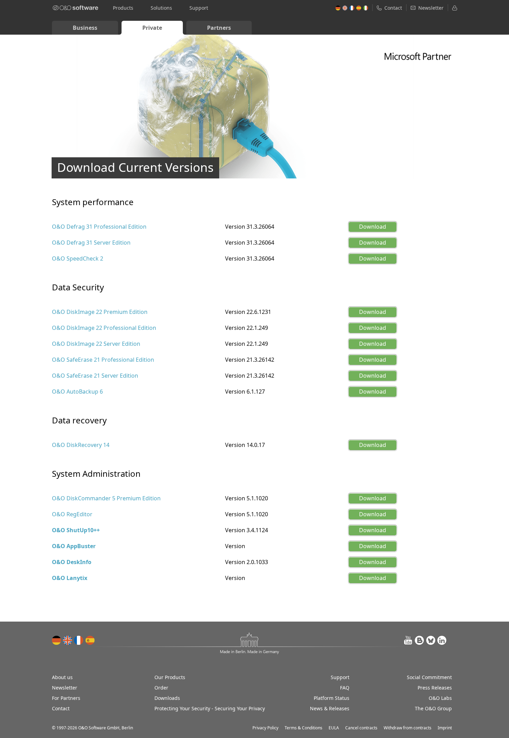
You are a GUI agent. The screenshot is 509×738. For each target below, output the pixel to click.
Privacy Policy (265, 728)
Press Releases (435, 687)
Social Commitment (429, 677)
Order (161, 687)
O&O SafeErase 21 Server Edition (95, 375)
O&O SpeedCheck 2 (77, 258)
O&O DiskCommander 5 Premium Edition (106, 498)
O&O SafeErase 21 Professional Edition (103, 359)
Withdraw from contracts (407, 728)
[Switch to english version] (68, 640)
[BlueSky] (431, 640)
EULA (334, 728)
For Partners (66, 698)
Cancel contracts (361, 728)
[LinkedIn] (442, 640)
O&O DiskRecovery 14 (80, 445)
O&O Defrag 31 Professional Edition (99, 226)
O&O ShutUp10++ (76, 530)
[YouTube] (408, 640)
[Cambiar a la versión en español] (90, 640)
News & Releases (329, 708)
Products (123, 8)
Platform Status (331, 698)
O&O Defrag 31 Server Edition (91, 242)
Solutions (161, 8)
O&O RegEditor (72, 514)
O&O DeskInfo (71, 562)
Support (198, 8)
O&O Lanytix (69, 578)
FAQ (344, 687)
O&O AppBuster (74, 546)
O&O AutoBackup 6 (77, 391)
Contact (61, 708)
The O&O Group (433, 708)
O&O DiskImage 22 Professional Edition (104, 328)
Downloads (167, 698)
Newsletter (64, 687)
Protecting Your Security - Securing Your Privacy (209, 708)
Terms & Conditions (303, 728)
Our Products (169, 677)
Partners (219, 28)
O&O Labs (440, 698)
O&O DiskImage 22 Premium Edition (100, 312)
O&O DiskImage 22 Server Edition (96, 344)
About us (62, 677)
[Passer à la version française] (79, 640)
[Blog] (420, 640)
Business (85, 28)
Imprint (445, 728)
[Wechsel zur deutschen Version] (57, 640)
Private (152, 28)
